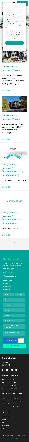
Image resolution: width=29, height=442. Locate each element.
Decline (14, 47)
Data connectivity (6, 404)
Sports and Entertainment (12, 171)
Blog (3, 422)
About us (15, 398)
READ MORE (6, 90)
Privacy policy (5, 425)
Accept (15, 42)
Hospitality (14, 164)
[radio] (14, 272)
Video (16, 70)
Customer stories (6, 416)
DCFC (3, 385)
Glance (3, 388)
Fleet (5, 164)
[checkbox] (14, 274)
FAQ (3, 428)
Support (4, 419)
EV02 (3, 379)
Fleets (12, 379)
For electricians (17, 407)
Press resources (17, 401)
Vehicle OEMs (14, 388)
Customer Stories (9, 66)
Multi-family (13, 385)
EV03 (3, 382)
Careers (15, 404)
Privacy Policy (14, 438)
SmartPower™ (5, 401)
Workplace (14, 175)
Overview (4, 398)
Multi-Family (7, 70)
